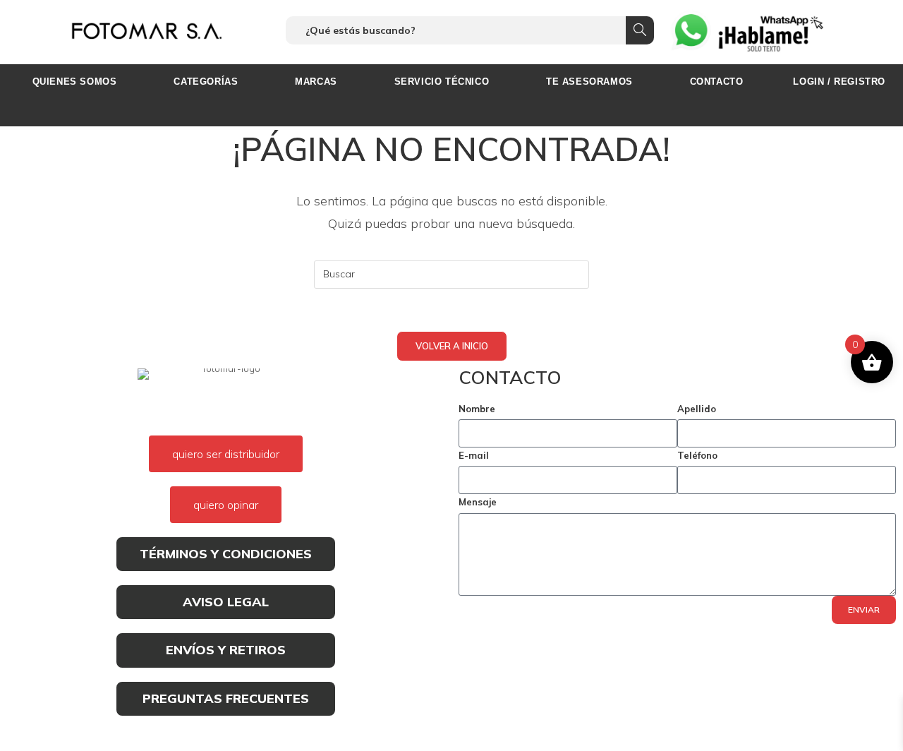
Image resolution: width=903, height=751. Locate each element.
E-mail (474, 455)
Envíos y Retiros (226, 650)
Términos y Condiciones (226, 554)
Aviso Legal (226, 602)
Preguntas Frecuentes (226, 698)
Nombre (477, 408)
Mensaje (478, 501)
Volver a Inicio (452, 346)
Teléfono (697, 455)
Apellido (696, 408)
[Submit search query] (640, 30)
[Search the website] (470, 29)
